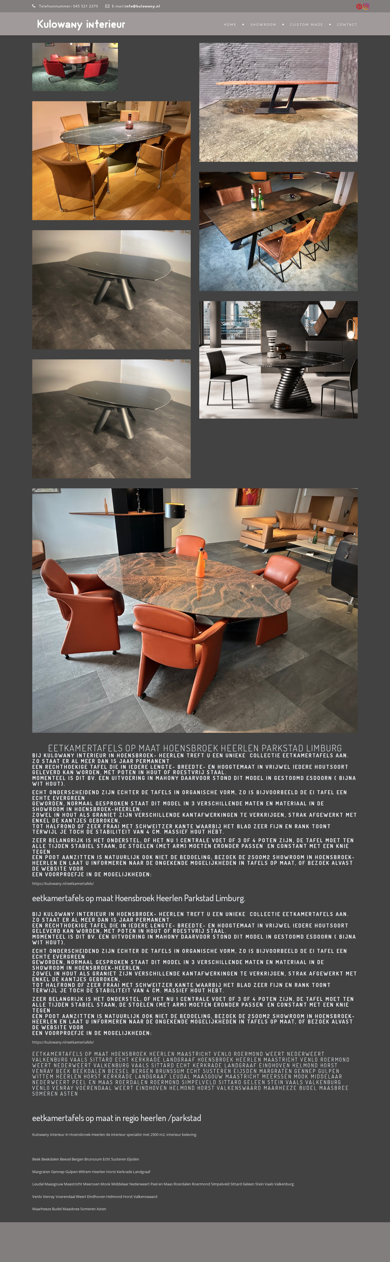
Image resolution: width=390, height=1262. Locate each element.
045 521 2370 (85, 6)
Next (199, 289)
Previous (23, 289)
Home (230, 25)
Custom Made (306, 25)
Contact (347, 25)
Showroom (263, 25)
